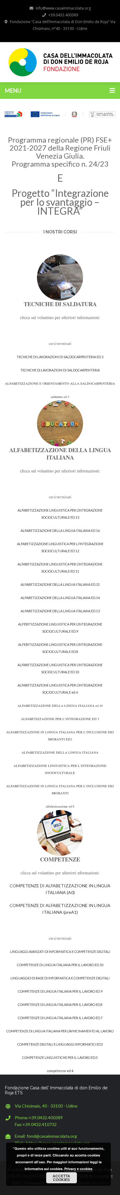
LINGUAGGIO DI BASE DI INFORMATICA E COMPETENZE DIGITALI (60, 978)
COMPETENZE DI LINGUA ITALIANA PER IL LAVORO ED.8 (60, 1005)
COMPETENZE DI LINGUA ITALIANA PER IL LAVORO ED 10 (60, 965)
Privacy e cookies (78, 1168)
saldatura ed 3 (60, 397)
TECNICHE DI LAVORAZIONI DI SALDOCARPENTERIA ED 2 (60, 357)
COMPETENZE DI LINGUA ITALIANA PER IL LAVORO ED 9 (60, 991)
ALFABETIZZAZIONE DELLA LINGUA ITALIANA (60, 752)
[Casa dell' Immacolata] (60, 61)
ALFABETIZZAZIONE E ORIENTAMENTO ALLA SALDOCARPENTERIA (60, 383)
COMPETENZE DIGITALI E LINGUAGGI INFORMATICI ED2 (60, 1044)
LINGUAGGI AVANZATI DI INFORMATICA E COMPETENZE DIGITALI (60, 952)
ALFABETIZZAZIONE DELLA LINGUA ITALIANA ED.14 (60, 598)
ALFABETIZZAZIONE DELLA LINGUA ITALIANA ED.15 (60, 584)
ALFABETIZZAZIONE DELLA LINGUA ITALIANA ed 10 (60, 705)
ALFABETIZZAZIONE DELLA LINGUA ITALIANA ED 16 (60, 531)
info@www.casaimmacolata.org (63, 8)
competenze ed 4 (60, 1071)
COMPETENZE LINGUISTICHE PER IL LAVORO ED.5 (60, 1057)
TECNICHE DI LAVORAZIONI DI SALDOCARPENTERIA (60, 370)
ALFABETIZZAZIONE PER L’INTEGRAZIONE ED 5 (60, 719)
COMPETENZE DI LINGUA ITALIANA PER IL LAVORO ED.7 (60, 1018)
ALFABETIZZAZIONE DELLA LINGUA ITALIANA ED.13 (60, 611)
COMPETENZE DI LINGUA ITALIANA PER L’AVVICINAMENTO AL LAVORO (60, 1031)
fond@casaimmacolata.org (52, 1136)
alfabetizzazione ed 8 (60, 806)
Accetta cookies (61, 1177)
